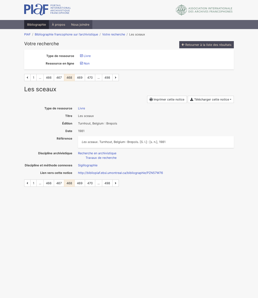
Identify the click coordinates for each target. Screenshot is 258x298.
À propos (58, 24)
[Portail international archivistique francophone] (47, 10)
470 (90, 77)
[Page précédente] (27, 77)
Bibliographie (36, 24)
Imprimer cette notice (168, 99)
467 (59, 77)
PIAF (27, 34)
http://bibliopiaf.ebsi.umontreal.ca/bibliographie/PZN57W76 (120, 173)
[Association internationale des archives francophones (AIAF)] (204, 10)
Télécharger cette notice (211, 99)
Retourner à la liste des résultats (207, 45)
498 (107, 77)
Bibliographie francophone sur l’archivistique (66, 34)
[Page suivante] (115, 77)
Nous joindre (80, 24)
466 (49, 77)
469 (80, 77)
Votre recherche (113, 34)
